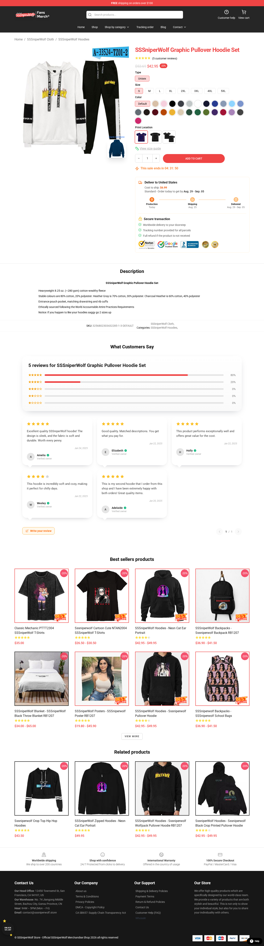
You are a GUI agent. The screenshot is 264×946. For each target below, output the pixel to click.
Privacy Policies (85, 901)
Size (137, 84)
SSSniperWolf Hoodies (73, 39)
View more (132, 736)
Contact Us (142, 907)
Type (138, 72)
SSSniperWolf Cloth (40, 39)
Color (138, 97)
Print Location (143, 127)
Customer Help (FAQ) (148, 912)
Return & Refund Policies (150, 901)
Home (18, 39)
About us (81, 891)
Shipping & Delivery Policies (151, 891)
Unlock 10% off (7, 929)
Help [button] (257, 941)
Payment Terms (144, 896)
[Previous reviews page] (219, 531)
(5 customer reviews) (164, 58)
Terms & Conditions (87, 896)
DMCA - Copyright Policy (90, 907)
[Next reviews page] (238, 531)
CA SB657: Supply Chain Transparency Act (101, 912)
